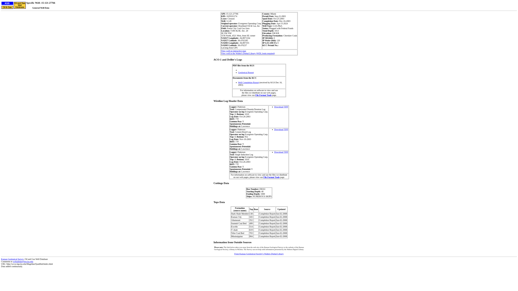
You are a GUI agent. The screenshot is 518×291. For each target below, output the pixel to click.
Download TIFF (281, 107)
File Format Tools (263, 95)
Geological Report (246, 72)
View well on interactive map (233, 51)
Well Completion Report (248, 82)
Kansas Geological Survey (12, 259)
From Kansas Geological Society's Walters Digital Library (259, 254)
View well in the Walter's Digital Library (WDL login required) (248, 53)
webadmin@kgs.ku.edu (23, 261)
